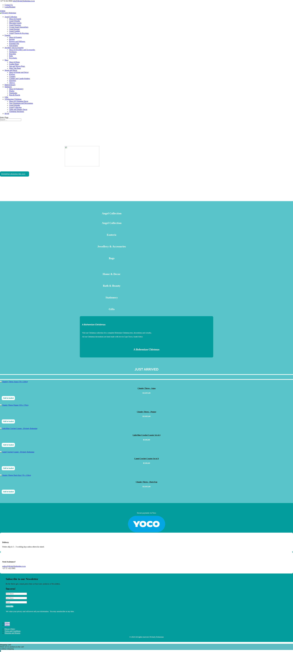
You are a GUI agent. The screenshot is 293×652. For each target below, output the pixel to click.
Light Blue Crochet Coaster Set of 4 (146, 435)
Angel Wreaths (14, 21)
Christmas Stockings (16, 111)
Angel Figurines (15, 25)
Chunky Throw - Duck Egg (146, 482)
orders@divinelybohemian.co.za (14, 566)
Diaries (11, 91)
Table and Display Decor (18, 109)
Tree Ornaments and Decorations (21, 103)
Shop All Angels (15, 19)
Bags (6, 60)
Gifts (6, 97)
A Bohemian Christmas (13, 99)
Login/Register (10, 7)
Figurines (12, 81)
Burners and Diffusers (17, 41)
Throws (12, 83)
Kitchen (12, 74)
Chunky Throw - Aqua (147, 388)
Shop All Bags (14, 62)
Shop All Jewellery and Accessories (22, 50)
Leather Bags (14, 64)
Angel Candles (14, 31)
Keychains (13, 58)
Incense (12, 39)
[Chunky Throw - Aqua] (14, 382)
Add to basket (8, 398)
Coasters (12, 76)
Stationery (8, 87)
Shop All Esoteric (15, 37)
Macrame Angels (15, 23)
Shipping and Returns (12, 633)
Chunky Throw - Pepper (146, 412)
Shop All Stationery (16, 89)
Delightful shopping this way (13, 174)
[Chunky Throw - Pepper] (14, 406)
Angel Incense (14, 29)
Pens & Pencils (14, 95)
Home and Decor (11, 70)
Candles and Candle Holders (19, 79)
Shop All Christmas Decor (18, 101)
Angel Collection (11, 17)
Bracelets (12, 54)
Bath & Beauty (10, 85)
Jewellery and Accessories (14, 48)
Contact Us (9, 5)
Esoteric (7, 35)
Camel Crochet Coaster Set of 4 (146, 459)
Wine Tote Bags (15, 68)
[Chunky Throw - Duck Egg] (15, 476)
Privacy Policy (10, 629)
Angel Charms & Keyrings (19, 33)
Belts (11, 56)
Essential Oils (14, 44)
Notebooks (13, 93)
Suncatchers (13, 46)
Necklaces (13, 52)
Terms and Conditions (12, 631)
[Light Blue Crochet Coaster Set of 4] (18, 429)
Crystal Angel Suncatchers (18, 27)
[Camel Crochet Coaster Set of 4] (17, 452)
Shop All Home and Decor (18, 72)
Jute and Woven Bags (17, 66)
